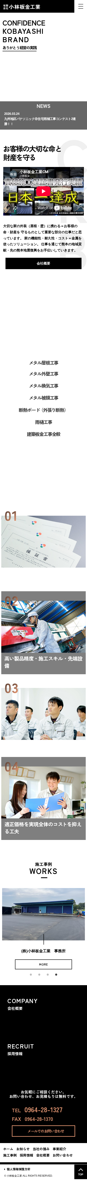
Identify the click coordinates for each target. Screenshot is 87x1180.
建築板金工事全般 (43, 433)
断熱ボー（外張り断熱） (43, 409)
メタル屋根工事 (43, 362)
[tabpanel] (44, 928)
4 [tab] (56, 972)
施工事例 (10, 1155)
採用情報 (26, 1155)
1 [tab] (31, 972)
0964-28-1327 (43, 1109)
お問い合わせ (63, 1155)
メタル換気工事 (43, 385)
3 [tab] (48, 972)
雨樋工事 (43, 421)
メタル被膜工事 (43, 397)
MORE (44, 964)
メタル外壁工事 (43, 373)
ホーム (8, 1148)
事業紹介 (43, 340)
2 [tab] (39, 972)
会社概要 (43, 263)
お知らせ (23, 1148)
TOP (80, 1174)
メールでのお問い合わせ (45, 1131)
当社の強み (43, 494)
